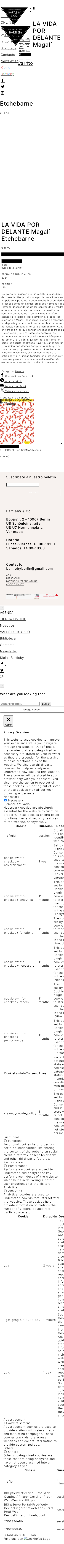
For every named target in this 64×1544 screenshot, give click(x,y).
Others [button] (9, 1448)
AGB (8, 575)
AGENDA (7, 9)
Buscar (45, 703)
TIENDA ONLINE (13, 619)
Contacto (8, 55)
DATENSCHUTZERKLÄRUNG (22, 581)
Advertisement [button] (14, 1419)
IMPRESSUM (13, 578)
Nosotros (8, 29)
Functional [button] (11, 1137)
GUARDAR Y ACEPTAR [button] (20, 1535)
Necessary (16, 800)
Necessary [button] (11, 797)
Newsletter (9, 61)
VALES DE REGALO (15, 632)
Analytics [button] (10, 1187)
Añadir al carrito (12, 261)
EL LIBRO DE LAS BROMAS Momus (20, 450)
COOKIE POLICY (15, 584)
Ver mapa (14, 532)
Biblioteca (9, 48)
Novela (19, 371)
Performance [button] (13, 1162)
